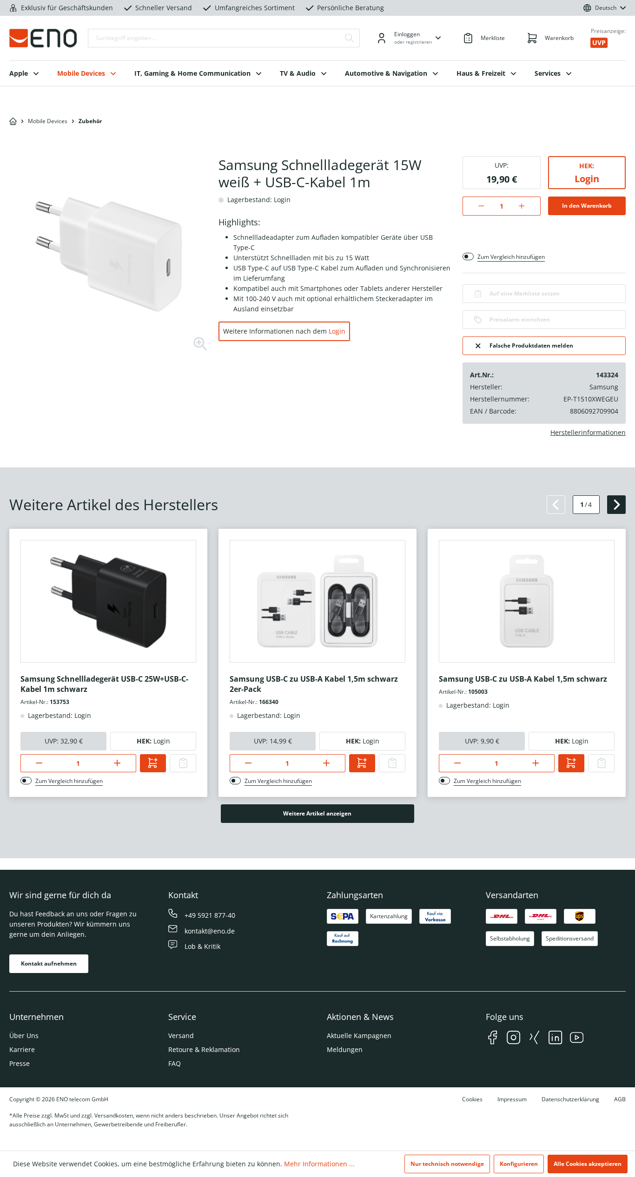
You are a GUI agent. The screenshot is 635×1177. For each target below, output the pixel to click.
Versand (181, 1035)
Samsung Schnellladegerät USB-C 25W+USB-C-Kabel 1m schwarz (104, 684)
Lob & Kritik (202, 946)
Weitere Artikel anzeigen (317, 813)
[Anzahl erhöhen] (526, 206)
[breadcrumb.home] (13, 121)
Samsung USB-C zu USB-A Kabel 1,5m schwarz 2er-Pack (314, 684)
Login (337, 331)
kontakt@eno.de (210, 931)
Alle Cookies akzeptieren (588, 1164)
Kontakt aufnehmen (49, 963)
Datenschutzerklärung (570, 1099)
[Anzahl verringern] (476, 206)
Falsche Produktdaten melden (531, 345)
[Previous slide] (556, 504)
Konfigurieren (519, 1164)
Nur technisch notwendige (447, 1164)
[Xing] (534, 1039)
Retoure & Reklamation (204, 1049)
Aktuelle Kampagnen (359, 1035)
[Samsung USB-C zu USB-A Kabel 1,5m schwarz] (527, 601)
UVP (599, 42)
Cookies (472, 1099)
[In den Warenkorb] (153, 763)
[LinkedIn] (555, 1039)
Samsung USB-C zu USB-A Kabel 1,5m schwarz (523, 679)
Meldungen (345, 1049)
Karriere (22, 1049)
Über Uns (24, 1035)
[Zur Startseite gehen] (43, 38)
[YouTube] (576, 1039)
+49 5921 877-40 (210, 915)
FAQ (174, 1063)
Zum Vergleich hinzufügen (511, 257)
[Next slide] (616, 504)
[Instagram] (513, 1039)
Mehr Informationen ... (319, 1163)
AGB (620, 1099)
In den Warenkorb (587, 206)
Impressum (512, 1099)
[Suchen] (349, 38)
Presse (19, 1063)
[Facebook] (492, 1039)
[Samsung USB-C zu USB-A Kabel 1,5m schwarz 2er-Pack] (317, 601)
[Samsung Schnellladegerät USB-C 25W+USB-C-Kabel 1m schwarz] (108, 601)
